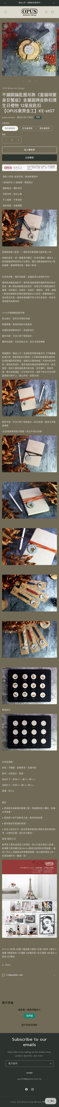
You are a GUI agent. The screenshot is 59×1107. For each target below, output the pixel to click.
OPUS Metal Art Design (25, 1102)
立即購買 (29, 158)
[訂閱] (50, 1063)
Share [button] (7, 965)
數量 (4, 134)
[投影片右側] (36, 81)
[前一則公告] (5, 3)
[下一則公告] (54, 3)
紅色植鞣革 (27, 128)
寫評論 (29, 1016)
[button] (5, 12)
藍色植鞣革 (45, 128)
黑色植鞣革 (10, 128)
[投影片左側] (23, 81)
